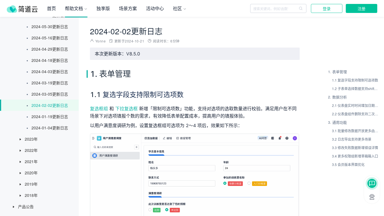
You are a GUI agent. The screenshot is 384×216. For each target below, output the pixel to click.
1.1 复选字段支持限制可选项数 (355, 80)
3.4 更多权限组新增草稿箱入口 (355, 156)
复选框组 (99, 108)
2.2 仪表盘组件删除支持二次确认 (355, 113)
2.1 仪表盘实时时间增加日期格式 (355, 105)
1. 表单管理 (337, 71)
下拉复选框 (126, 108)
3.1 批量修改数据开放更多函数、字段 (355, 130)
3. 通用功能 (337, 122)
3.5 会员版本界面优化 (348, 164)
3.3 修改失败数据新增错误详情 (355, 147)
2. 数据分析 (337, 97)
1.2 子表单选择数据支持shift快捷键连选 (355, 88)
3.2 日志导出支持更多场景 (351, 139)
